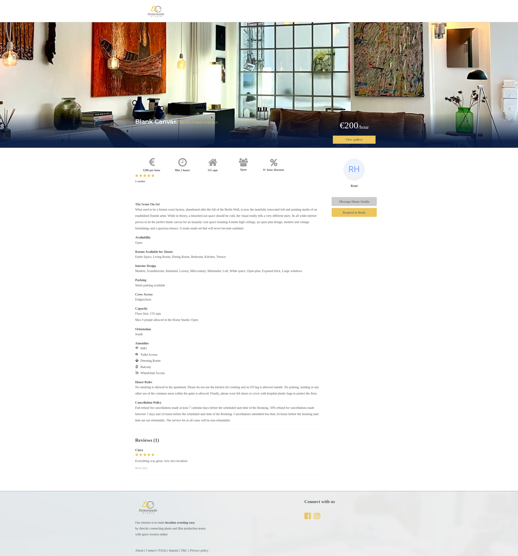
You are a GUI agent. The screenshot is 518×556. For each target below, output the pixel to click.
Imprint (173, 550)
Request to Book (354, 212)
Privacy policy (199, 550)
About (139, 550)
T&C (184, 550)
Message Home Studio (354, 201)
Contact (151, 550)
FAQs (162, 550)
